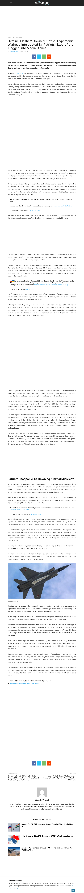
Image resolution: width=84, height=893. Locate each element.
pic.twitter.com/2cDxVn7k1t (63, 206)
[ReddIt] (49, 56)
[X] (39, 56)
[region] (42, 22)
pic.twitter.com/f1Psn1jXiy (59, 285)
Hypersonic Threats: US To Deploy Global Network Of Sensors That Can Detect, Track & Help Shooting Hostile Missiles (23, 778)
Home (9, 37)
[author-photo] (42, 797)
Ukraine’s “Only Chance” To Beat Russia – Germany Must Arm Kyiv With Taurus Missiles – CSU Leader (59, 778)
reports (20, 73)
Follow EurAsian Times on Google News (24, 683)
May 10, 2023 (29, 289)
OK (73, 890)
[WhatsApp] (44, 56)
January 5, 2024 (34, 210)
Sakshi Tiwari (14, 51)
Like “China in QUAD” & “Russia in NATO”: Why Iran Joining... (47, 836)
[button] (11, 3)
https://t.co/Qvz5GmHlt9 (42, 285)
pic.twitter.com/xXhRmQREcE (20, 510)
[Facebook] (34, 56)
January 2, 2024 (36, 514)
